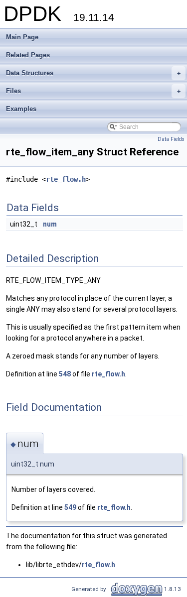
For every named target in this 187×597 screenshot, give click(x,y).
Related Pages (28, 55)
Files (93, 91)
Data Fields (171, 139)
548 (65, 374)
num (50, 224)
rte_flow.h (66, 179)
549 (70, 507)
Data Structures (93, 73)
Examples (21, 109)
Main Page (22, 37)
